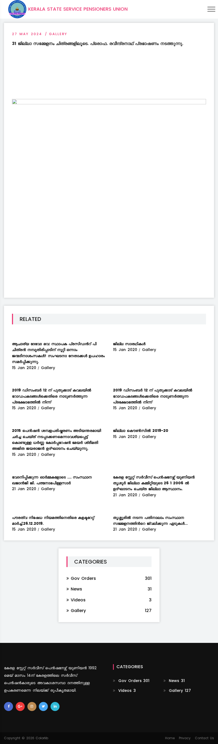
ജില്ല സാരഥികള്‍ (129, 343)
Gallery (58, 33)
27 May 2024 (27, 33)
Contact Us (204, 738)
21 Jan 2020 (25, 488)
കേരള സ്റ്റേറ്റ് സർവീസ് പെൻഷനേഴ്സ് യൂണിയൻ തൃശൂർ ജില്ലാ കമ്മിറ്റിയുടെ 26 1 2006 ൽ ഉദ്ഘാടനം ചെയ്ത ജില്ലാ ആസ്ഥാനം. (154, 483)
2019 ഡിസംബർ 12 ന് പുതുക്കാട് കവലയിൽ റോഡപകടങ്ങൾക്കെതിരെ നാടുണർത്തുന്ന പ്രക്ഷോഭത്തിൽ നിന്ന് (51, 396)
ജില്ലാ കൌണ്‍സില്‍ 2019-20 (140, 430)
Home (170, 738)
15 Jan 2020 (25, 367)
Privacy (185, 738)
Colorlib (42, 738)
